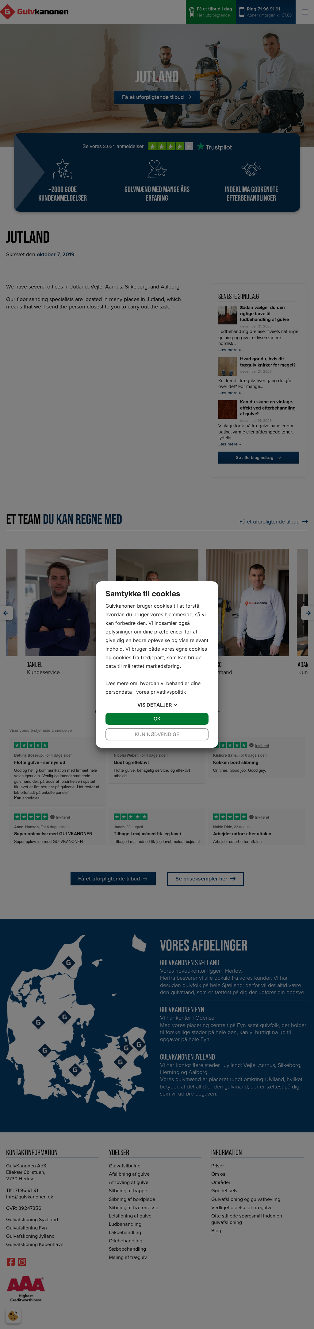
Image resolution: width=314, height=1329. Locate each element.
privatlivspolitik (168, 692)
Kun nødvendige (157, 734)
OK (157, 718)
